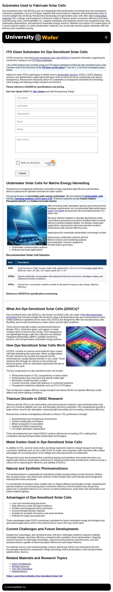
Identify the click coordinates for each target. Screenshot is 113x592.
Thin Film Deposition (22, 569)
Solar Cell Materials (21, 564)
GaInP (61, 211)
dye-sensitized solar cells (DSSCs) (53, 58)
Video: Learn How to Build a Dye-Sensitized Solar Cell (34, 576)
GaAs (50, 211)
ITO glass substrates (42, 60)
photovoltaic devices (68, 75)
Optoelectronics (19, 571)
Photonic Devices (20, 566)
